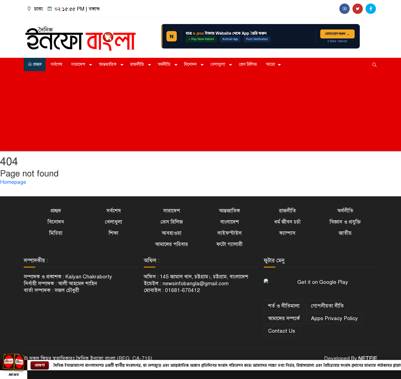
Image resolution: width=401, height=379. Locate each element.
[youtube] (344, 9)
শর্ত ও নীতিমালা (284, 306)
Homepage (13, 182)
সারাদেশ (78, 64)
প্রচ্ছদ (37, 64)
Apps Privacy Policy (334, 318)
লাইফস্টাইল (229, 233)
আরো (270, 64)
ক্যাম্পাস (287, 233)
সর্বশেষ (56, 64)
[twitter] (357, 9)
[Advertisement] (200, 113)
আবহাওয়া (171, 233)
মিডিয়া (55, 233)
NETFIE (367, 358)
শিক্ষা (113, 233)
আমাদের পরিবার (171, 244)
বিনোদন (191, 64)
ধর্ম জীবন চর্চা (287, 222)
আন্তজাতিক (108, 64)
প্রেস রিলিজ (248, 64)
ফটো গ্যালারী (229, 244)
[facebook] (371, 9)
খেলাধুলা (218, 64)
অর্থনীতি (165, 64)
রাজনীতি (137, 64)
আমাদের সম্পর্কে (284, 318)
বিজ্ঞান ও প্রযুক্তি (345, 222)
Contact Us (281, 331)
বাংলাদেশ (229, 222)
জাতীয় (345, 233)
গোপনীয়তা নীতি (327, 306)
